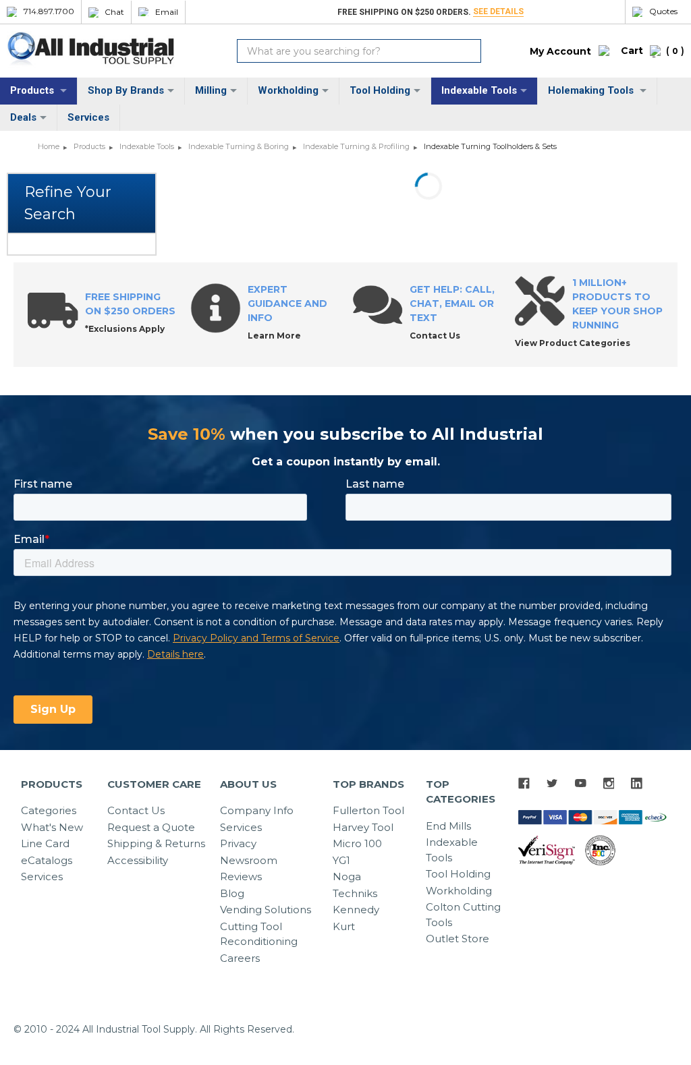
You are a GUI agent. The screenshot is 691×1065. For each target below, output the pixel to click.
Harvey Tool (363, 827)
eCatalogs (46, 860)
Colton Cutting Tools (463, 914)
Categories (48, 810)
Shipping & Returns (156, 843)
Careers (240, 958)
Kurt (344, 926)
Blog (232, 893)
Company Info (257, 810)
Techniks (355, 893)
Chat (114, 12)
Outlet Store (457, 938)
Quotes (663, 11)
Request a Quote (151, 827)
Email (166, 12)
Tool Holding (380, 90)
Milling (211, 90)
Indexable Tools (479, 90)
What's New (52, 827)
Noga (347, 876)
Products (33, 90)
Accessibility (137, 860)
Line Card (45, 843)
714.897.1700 (49, 11)
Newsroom (248, 860)
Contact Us (136, 810)
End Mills (448, 825)
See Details (498, 11)
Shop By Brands (126, 90)
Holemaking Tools (592, 90)
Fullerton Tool (368, 810)
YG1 (341, 860)
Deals (23, 117)
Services (88, 117)
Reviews (241, 876)
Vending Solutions (265, 909)
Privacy (238, 843)
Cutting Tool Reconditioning (259, 934)
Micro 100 (357, 843)
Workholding (288, 90)
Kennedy (356, 909)
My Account (560, 51)
